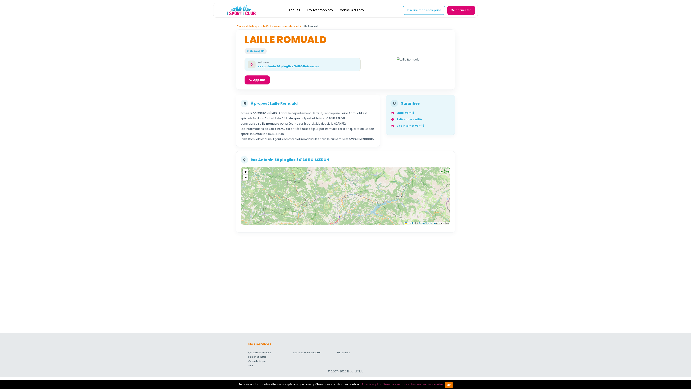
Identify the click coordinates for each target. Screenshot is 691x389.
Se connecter (461, 10)
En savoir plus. (371, 384)
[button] (245, 172)
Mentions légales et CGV (306, 352)
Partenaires (343, 352)
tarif (250, 365)
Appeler (259, 80)
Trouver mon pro (320, 10)
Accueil (294, 10)
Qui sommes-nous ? (259, 352)
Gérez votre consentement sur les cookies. (413, 384)
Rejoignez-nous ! (257, 356)
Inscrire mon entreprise (424, 10)
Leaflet (411, 223)
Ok (449, 385)
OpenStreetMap (427, 223)
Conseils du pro (352, 10)
